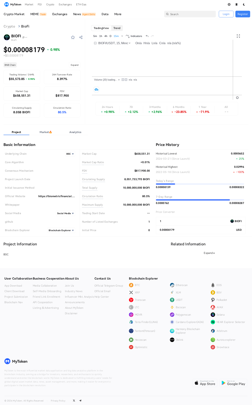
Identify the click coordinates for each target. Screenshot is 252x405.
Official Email (102, 291)
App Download (13, 285)
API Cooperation (43, 302)
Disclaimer (71, 313)
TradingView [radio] (101, 28)
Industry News (74, 291)
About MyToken (74, 308)
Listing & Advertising (46, 308)
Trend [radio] (116, 28)
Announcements (75, 302)
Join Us (69, 285)
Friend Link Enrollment (46, 296)
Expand (75, 64)
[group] (107, 28)
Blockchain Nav (13, 302)
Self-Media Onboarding (47, 291)
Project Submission (16, 296)
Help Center (101, 296)
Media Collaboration (45, 285)
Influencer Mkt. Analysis (79, 296)
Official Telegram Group (108, 285)
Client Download (14, 291)
